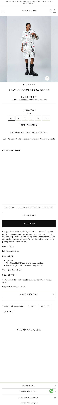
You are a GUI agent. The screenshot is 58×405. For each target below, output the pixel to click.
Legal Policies (28, 391)
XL (38, 118)
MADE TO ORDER (29, 125)
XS (11, 118)
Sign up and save (28, 397)
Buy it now (29, 224)
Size (29, 113)
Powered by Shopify (29, 403)
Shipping (24, 100)
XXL (46, 118)
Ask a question (29, 294)
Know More (28, 385)
